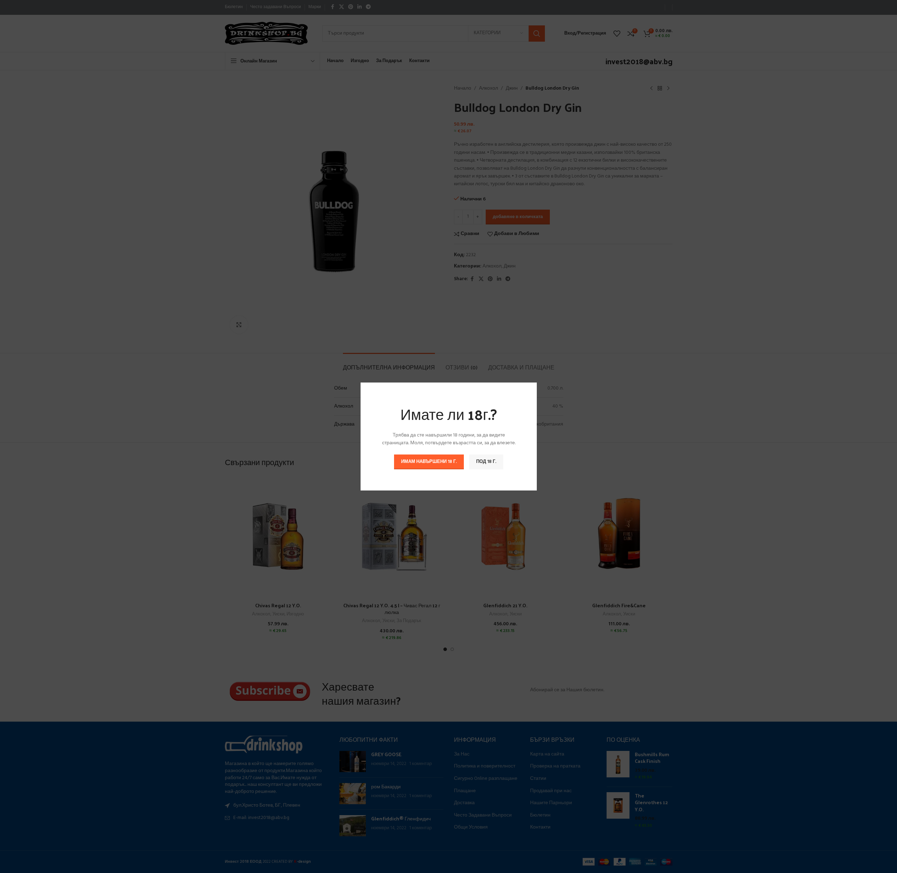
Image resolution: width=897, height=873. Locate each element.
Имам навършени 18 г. (429, 461)
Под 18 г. (486, 461)
